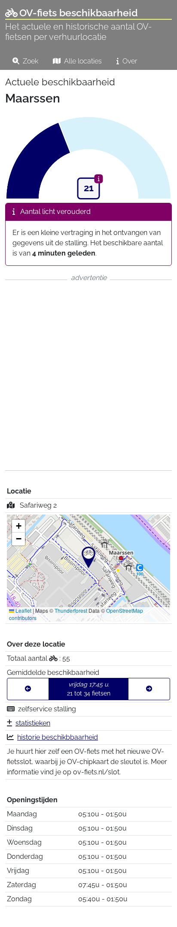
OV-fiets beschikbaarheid (78, 12)
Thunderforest (71, 610)
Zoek (29, 61)
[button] (88, 557)
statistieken (32, 723)
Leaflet (22, 610)
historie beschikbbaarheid (57, 737)
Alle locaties (82, 61)
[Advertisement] (88, 375)
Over (129, 61)
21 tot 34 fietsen (88, 689)
